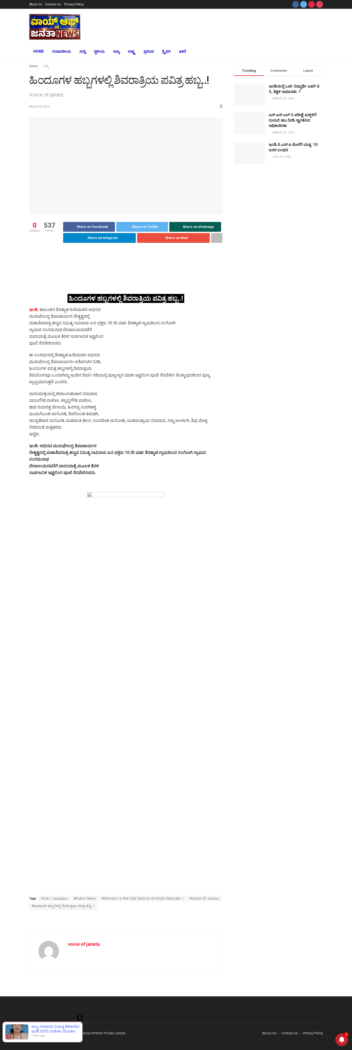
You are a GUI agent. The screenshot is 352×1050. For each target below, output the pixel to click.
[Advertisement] (214, 26)
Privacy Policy (74, 4)
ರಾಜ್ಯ (116, 51)
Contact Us (53, 4)
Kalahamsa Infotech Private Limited (99, 1033)
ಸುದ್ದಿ (82, 51)
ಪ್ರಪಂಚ (149, 51)
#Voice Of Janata (204, 898)
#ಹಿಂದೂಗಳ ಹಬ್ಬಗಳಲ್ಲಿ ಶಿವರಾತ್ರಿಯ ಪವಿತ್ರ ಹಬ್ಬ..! (63, 906)
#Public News (85, 898)
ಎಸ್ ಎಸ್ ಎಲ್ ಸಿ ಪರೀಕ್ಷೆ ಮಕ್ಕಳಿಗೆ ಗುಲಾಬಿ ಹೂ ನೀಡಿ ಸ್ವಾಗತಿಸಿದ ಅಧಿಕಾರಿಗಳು (292, 120)
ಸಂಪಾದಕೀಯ (61, 51)
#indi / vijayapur (54, 898)
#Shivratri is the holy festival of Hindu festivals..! (143, 898)
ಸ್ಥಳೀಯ (99, 51)
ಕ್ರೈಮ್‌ (166, 51)
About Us (35, 4)
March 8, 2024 (39, 106)
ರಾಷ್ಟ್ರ (131, 51)
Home (38, 51)
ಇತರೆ (182, 51)
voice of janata (84, 944)
